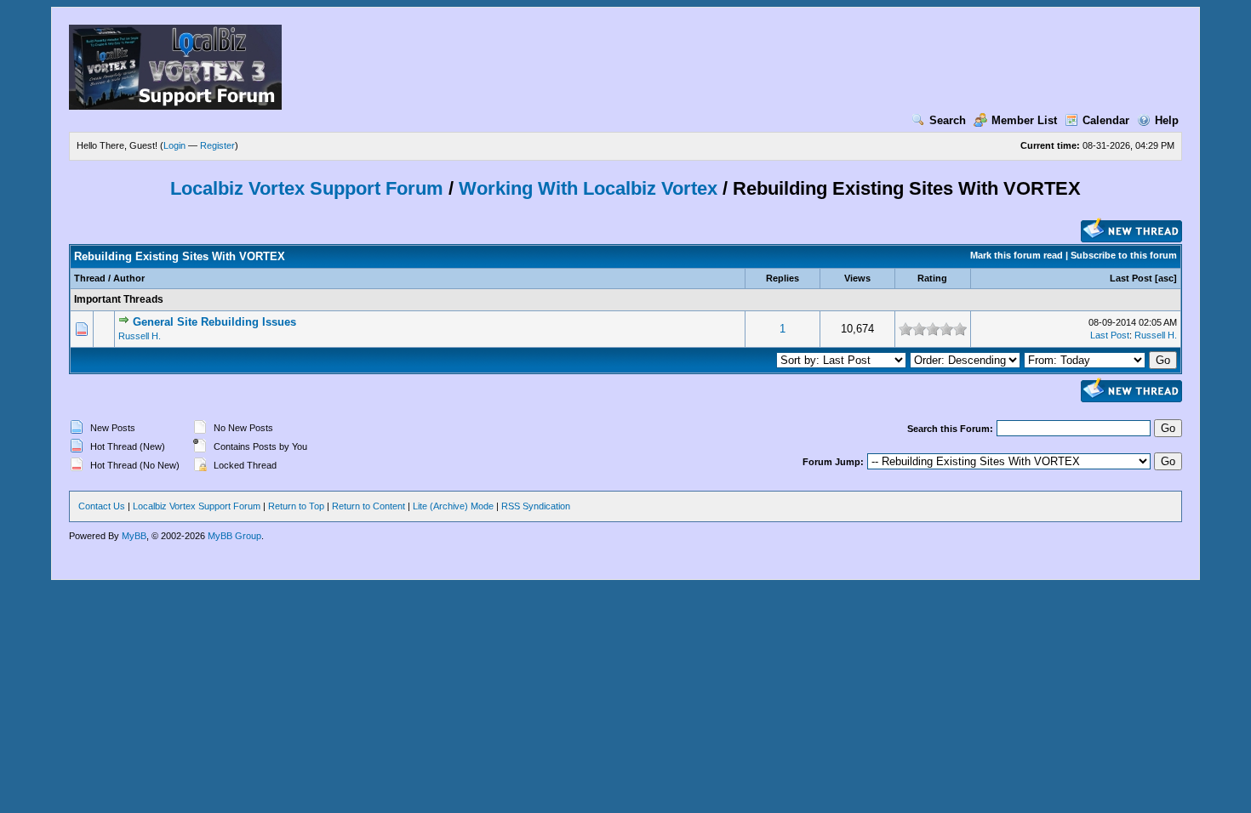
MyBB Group (234, 536)
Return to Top (296, 506)
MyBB (134, 536)
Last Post (1131, 278)
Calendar (1105, 120)
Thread (90, 278)
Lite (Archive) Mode (453, 506)
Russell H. (139, 336)
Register (217, 145)
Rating (932, 278)
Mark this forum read (1016, 255)
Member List (1024, 120)
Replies (782, 278)
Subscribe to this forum (1124, 255)
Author (129, 278)
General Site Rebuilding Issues (214, 322)
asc (1166, 278)
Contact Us (101, 506)
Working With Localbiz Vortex (591, 188)
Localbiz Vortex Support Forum (306, 188)
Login (174, 145)
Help (1167, 120)
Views (857, 278)
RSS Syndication (535, 506)
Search (947, 120)
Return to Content (368, 506)
